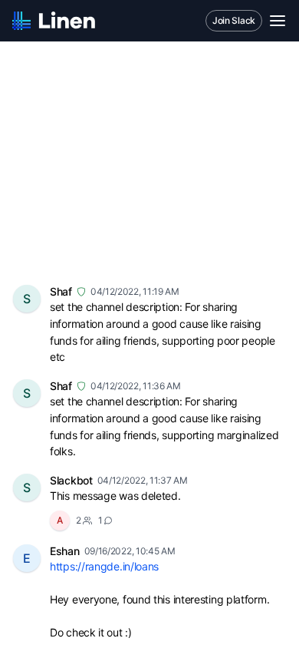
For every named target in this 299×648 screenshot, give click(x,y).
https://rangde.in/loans (104, 566)
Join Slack (233, 20)
